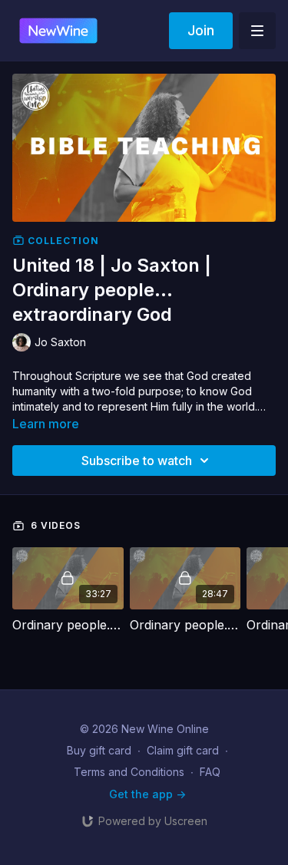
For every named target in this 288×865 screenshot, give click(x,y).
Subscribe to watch (136, 460)
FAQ (210, 771)
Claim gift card (183, 750)
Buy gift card (99, 750)
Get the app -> (147, 794)
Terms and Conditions (129, 771)
